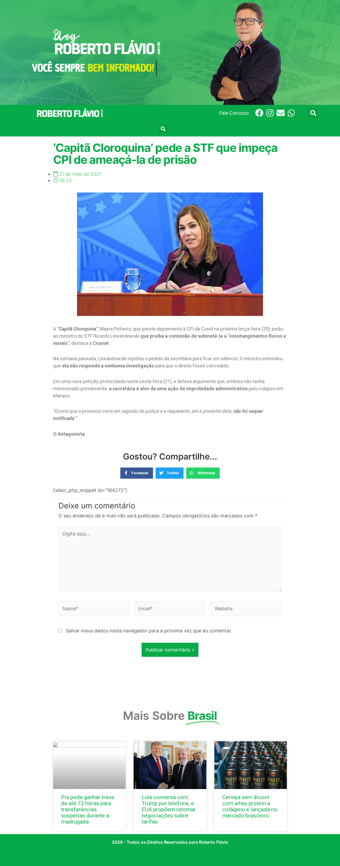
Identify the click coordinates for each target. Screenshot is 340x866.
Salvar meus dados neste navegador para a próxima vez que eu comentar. (149, 630)
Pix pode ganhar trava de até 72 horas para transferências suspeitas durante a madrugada (87, 809)
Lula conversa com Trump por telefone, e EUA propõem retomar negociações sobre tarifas (169, 809)
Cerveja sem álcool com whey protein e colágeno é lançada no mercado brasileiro (249, 806)
